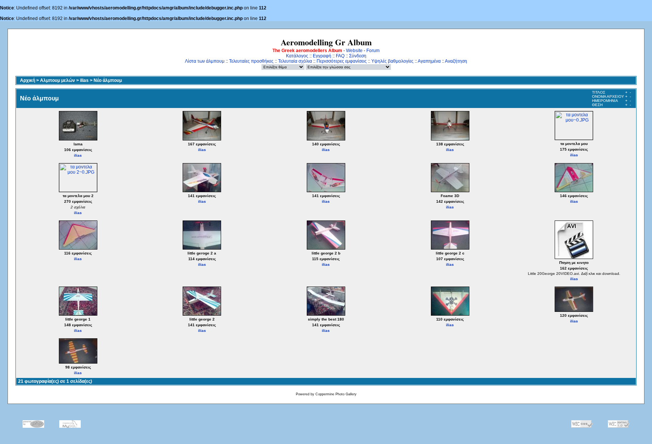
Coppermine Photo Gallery (336, 394)
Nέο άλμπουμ (108, 80)
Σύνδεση (357, 56)
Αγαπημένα (429, 61)
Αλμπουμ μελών (57, 80)
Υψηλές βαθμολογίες (392, 61)
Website (354, 50)
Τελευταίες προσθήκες (251, 61)
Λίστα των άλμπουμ (205, 61)
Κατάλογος (297, 56)
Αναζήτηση (456, 61)
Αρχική (27, 80)
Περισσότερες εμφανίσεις (342, 61)
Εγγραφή (322, 56)
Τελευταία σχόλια (295, 61)
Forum (373, 50)
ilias (84, 80)
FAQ (340, 56)
